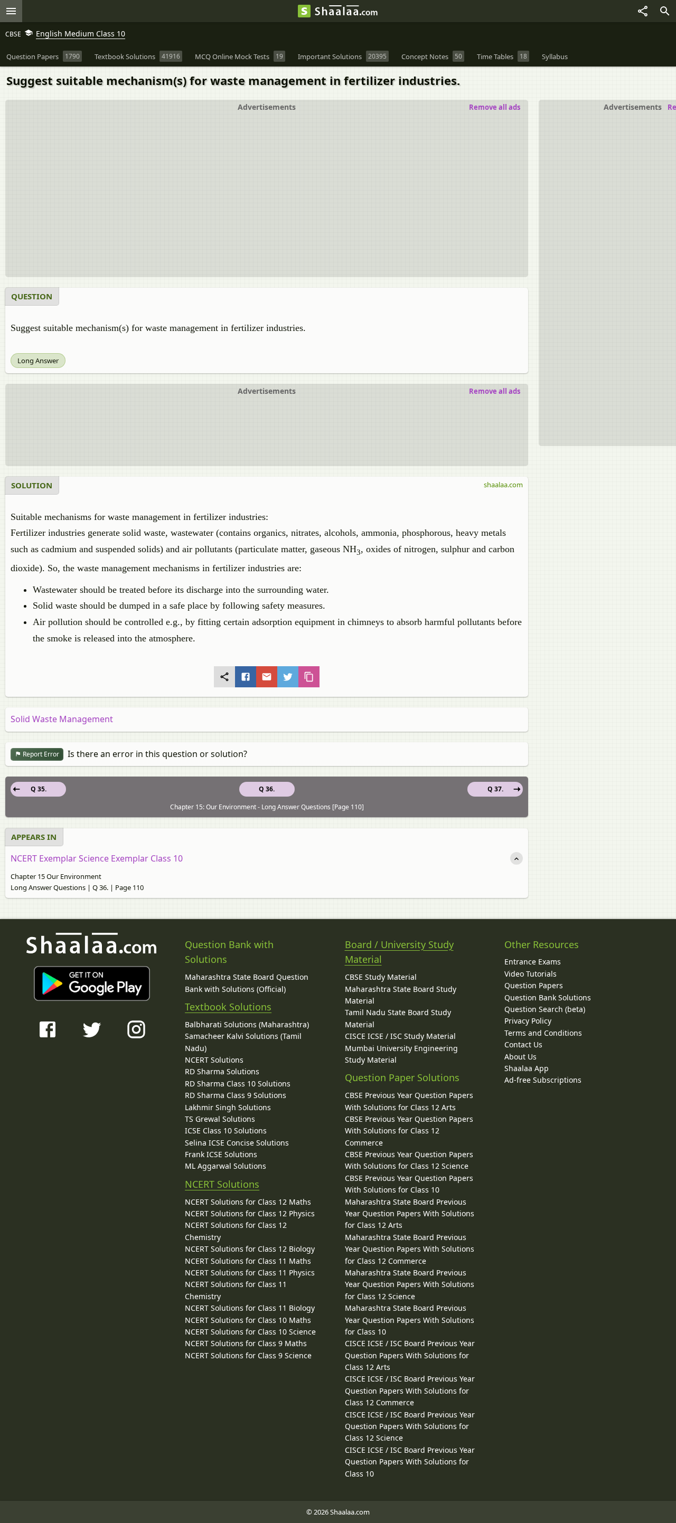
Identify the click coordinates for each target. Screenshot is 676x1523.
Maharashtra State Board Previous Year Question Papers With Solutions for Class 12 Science (409, 1284)
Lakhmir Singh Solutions (228, 1107)
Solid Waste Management (62, 719)
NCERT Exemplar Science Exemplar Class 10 (97, 858)
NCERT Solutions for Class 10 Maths (248, 1320)
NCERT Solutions (214, 1060)
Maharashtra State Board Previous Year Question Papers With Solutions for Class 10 (409, 1320)
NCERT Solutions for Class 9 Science (248, 1355)
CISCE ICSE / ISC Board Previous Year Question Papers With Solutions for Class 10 (410, 1462)
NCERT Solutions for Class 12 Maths (248, 1202)
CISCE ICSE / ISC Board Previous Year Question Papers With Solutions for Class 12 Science (410, 1426)
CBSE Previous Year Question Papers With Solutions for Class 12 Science (409, 1160)
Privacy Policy (527, 1021)
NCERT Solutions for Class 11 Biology (250, 1308)
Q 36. (267, 788)
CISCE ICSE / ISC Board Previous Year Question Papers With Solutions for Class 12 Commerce (410, 1390)
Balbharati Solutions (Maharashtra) (247, 1024)
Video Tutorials (530, 974)
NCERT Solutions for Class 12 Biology (250, 1249)
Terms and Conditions (543, 1033)
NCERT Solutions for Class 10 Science (250, 1332)
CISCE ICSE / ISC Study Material (400, 1036)
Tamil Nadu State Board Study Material (398, 1018)
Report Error (40, 754)
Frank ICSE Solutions (221, 1154)
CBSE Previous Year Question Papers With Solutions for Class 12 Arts (409, 1101)
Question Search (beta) (544, 1009)
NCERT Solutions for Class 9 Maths (246, 1343)
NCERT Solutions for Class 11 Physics (250, 1272)
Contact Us (523, 1044)
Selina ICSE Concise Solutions (237, 1143)
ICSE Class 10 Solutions (226, 1130)
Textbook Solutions (228, 1006)
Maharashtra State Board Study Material (400, 995)
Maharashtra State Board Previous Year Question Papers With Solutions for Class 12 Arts (409, 1214)
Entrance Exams (532, 962)
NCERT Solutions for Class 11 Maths (248, 1261)
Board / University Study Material (399, 952)
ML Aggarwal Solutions (225, 1166)
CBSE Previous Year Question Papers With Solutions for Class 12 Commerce (409, 1131)
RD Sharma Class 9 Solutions (235, 1095)
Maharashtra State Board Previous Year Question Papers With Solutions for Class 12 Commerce (409, 1249)
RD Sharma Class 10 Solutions (237, 1084)
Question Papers (533, 985)
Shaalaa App (526, 1068)
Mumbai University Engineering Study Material (401, 1054)
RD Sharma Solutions (222, 1071)
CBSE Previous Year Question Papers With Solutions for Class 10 (409, 1184)
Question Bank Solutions (547, 997)
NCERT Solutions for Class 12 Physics (250, 1213)
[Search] (665, 11)
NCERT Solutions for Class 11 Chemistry (236, 1290)
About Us (520, 1057)
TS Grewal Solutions (220, 1119)
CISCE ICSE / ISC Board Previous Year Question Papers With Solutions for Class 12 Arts (410, 1355)
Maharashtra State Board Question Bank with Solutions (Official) (246, 983)
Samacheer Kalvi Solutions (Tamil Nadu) (243, 1042)
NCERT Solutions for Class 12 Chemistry (236, 1231)
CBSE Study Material (381, 977)
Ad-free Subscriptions (542, 1080)
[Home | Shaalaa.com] (304, 11)
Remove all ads (494, 107)
